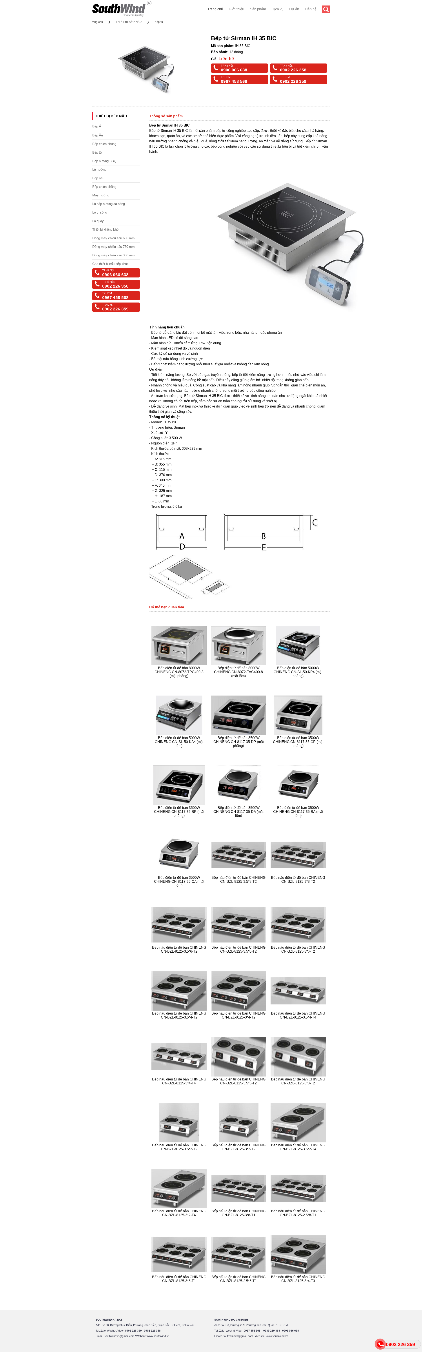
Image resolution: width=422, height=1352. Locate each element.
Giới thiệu (236, 9)
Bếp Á (96, 126)
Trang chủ (215, 9)
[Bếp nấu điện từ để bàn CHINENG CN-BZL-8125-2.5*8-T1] (298, 1220)
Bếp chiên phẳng (104, 186)
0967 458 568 (234, 81)
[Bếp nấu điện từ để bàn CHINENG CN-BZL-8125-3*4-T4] (179, 1088)
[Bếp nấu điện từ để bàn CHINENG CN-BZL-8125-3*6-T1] (179, 1286)
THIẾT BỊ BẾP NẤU (129, 22)
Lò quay (98, 221)
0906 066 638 (234, 70)
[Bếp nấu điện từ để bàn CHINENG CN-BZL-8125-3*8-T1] (239, 1220)
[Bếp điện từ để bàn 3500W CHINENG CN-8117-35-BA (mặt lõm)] (298, 821)
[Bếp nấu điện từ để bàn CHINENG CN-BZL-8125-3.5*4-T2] (179, 1022)
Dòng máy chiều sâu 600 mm (113, 238)
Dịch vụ (278, 9)
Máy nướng (100, 195)
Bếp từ (159, 22)
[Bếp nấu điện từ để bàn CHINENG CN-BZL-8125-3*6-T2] (298, 956)
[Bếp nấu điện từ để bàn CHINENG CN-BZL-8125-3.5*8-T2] (239, 890)
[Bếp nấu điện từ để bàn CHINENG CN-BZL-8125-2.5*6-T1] (239, 1286)
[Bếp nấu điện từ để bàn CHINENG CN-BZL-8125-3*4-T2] (239, 1022)
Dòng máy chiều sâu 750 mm (113, 246)
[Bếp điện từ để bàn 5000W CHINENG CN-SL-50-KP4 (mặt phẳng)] (298, 681)
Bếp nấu (98, 178)
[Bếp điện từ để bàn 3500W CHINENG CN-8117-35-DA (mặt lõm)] (239, 821)
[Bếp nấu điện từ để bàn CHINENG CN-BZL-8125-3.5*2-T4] (298, 1154)
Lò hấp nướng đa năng (108, 204)
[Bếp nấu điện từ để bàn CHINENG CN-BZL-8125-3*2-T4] (179, 1220)
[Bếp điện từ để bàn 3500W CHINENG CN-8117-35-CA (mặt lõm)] (179, 890)
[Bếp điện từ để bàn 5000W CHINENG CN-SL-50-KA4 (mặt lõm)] (179, 751)
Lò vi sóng (99, 212)
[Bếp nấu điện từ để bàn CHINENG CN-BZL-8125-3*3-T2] (298, 1088)
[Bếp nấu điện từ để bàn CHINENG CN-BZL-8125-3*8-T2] (298, 890)
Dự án (294, 9)
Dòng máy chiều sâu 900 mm (113, 255)
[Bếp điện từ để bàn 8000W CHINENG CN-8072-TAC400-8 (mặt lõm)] (239, 681)
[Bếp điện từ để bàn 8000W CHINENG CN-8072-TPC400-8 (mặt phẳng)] (179, 681)
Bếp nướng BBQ (104, 161)
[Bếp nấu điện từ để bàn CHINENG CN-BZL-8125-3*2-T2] (239, 1154)
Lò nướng (99, 169)
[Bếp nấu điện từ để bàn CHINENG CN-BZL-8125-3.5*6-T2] (179, 956)
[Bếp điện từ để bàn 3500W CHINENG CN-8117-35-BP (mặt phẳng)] (179, 821)
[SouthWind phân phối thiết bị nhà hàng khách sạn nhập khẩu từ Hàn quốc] (121, 16)
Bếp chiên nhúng (104, 144)
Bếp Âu (97, 135)
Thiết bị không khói (105, 229)
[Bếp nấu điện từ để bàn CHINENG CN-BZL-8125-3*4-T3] (298, 1286)
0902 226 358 (293, 70)
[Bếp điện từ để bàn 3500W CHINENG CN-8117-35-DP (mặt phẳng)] (239, 751)
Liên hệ (310, 9)
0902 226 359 (293, 81)
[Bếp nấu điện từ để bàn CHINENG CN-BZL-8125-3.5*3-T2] (239, 1088)
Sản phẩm (258, 9)
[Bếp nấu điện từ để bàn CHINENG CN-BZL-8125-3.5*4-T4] (298, 1022)
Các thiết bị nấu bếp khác (110, 264)
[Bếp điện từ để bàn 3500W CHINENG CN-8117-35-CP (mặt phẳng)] (298, 751)
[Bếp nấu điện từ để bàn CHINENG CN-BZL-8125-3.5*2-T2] (179, 1154)
